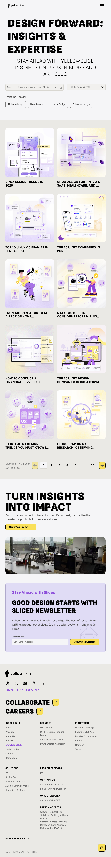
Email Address (18, 636)
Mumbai (9, 690)
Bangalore (32, 690)
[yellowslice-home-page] (15, 5)
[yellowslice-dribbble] (7, 683)
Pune (20, 690)
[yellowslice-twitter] (16, 683)
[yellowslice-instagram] (33, 683)
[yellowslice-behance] (25, 683)
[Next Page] (102, 465)
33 (92, 465)
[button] (102, 5)
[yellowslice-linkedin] (42, 683)
